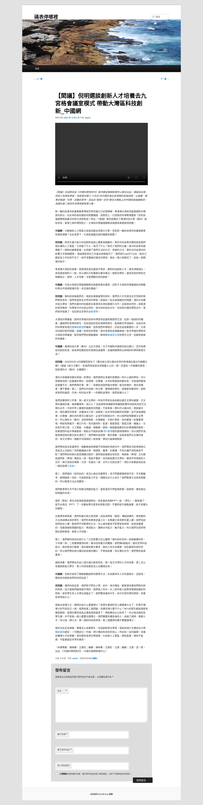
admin (87, 117)
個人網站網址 (63, 765)
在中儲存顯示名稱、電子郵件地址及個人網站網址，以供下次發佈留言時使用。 (95, 773)
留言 (62, 690)
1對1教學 (107, 431)
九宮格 (70, 465)
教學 (93, 311)
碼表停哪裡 (46, 16)
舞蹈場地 (60, 631)
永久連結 (93, 658)
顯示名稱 (62, 734)
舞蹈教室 (79, 327)
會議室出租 (113, 334)
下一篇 (165, 78)
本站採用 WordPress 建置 (101, 794)
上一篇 (38, 78)
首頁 (37, 68)
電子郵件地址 (64, 749)
